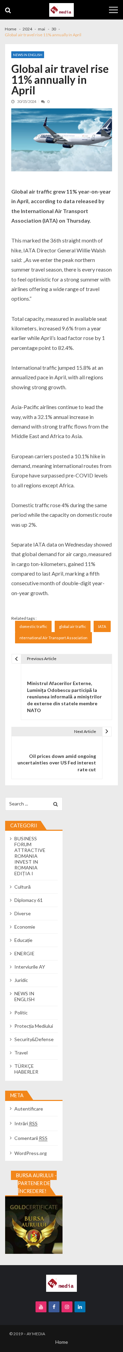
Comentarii (30, 1138)
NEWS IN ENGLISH (27, 55)
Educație (23, 940)
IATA (102, 626)
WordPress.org (30, 1153)
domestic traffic (33, 626)
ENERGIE (24, 953)
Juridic (21, 980)
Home (61, 1342)
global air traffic (72, 626)
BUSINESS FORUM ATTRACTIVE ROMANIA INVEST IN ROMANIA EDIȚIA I (29, 856)
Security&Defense (34, 1039)
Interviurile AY (29, 967)
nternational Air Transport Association (53, 637)
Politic (21, 1012)
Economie (24, 927)
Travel (21, 1052)
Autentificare (28, 1109)
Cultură (22, 887)
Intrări (26, 1123)
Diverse (22, 913)
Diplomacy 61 (28, 900)
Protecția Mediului (33, 1026)
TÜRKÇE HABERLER (26, 1069)
